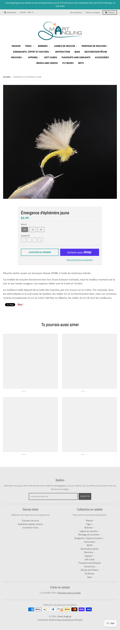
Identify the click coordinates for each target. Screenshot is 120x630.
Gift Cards (90, 559)
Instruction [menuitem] (62, 51)
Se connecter (76, 12)
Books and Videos (89, 570)
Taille (24, 224)
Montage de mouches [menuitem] (94, 46)
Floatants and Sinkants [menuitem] (76, 57)
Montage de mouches (88, 534)
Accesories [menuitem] (102, 57)
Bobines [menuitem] (43, 46)
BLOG (89, 545)
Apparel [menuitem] (33, 57)
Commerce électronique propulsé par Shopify (60, 619)
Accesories (89, 566)
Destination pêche (90, 548)
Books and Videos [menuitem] (47, 63)
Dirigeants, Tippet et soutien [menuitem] (31, 51)
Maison (89, 520)
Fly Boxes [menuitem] (68, 63)
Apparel (88, 555)
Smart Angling (64, 616)
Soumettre (85, 496)
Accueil (7, 77)
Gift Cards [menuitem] (50, 57)
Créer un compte (93, 12)
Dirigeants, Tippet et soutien (88, 538)
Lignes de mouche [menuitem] (64, 46)
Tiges (88, 524)
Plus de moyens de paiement (80, 260)
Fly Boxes (89, 573)
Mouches (88, 552)
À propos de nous (30, 520)
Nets (89, 577)
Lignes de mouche (89, 531)
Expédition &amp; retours (30, 524)
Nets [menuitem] (81, 63)
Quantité (25, 236)
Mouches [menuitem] (16, 57)
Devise (23, 12)
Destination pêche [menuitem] (96, 51)
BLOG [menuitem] (77, 51)
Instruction (89, 541)
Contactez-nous (30, 527)
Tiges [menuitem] (28, 46)
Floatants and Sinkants (90, 562)
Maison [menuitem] (16, 46)
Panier (111, 12)
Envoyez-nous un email (69, 592)
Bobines (89, 527)
